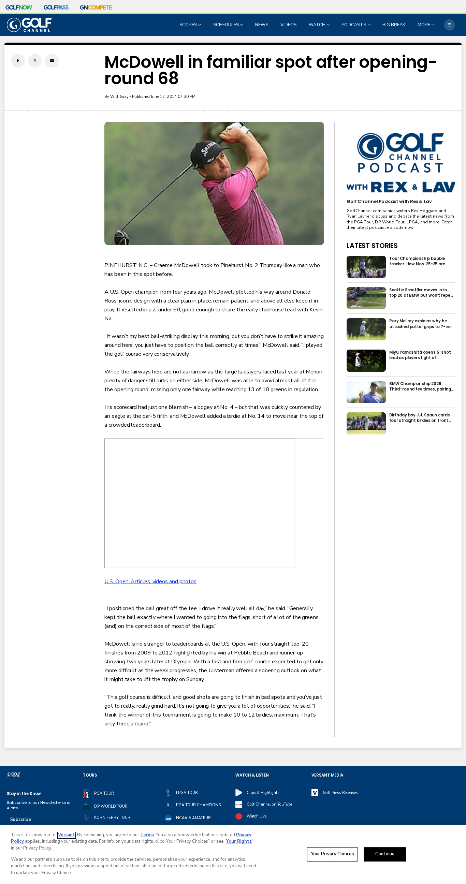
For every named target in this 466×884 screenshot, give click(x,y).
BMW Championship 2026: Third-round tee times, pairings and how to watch (421, 386)
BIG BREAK (393, 25)
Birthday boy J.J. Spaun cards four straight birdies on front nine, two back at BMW (419, 417)
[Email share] (52, 61)
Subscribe (20, 819)
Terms (147, 835)
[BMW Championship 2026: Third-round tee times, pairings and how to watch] (366, 392)
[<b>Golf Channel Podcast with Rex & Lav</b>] (401, 163)
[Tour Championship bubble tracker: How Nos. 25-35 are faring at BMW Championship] (366, 267)
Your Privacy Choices (332, 854)
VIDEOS (288, 25)
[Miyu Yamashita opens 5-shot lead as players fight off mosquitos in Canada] (366, 361)
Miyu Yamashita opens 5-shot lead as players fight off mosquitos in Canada (420, 355)
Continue (385, 854)
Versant (66, 835)
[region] (233, 854)
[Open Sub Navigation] (200, 25)
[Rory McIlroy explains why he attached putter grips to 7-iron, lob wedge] (366, 329)
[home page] (29, 25)
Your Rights (239, 841)
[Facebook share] (18, 61)
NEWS (261, 25)
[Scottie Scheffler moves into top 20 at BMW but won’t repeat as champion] (366, 298)
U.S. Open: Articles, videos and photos (150, 581)
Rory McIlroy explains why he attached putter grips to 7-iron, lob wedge (421, 323)
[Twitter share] (35, 61)
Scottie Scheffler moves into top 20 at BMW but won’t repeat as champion (422, 292)
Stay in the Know (24, 793)
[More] (449, 25)
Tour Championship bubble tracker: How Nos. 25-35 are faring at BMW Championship (419, 261)
